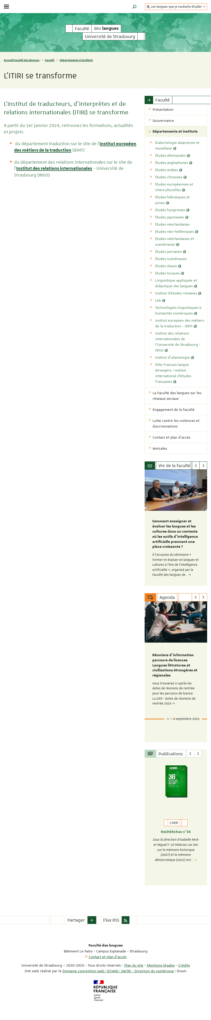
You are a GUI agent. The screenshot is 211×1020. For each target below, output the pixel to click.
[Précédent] (196, 465)
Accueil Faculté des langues (21, 60)
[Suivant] (203, 465)
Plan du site (133, 965)
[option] (176, 528)
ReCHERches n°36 (176, 832)
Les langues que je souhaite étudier (176, 7)
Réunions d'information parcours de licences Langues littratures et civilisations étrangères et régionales (174, 665)
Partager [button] (76, 920)
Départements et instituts (76, 60)
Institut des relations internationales (54, 168)
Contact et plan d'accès (108, 956)
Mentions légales (161, 965)
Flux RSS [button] (111, 920)
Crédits (184, 965)
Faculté (49, 60)
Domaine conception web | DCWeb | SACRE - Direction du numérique (118, 971)
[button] (134, 6)
